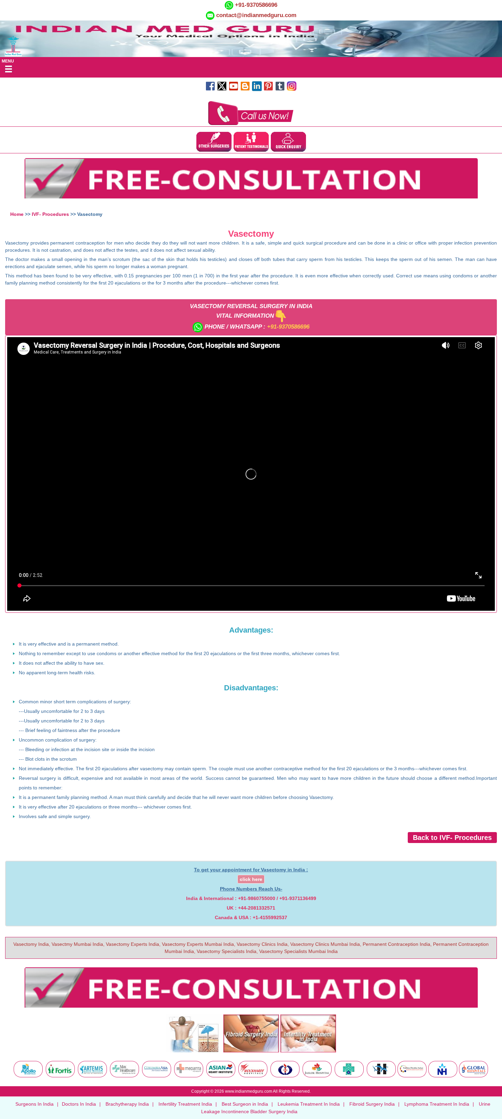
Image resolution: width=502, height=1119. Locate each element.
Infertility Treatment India (185, 1104)
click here (251, 879)
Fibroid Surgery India (372, 1104)
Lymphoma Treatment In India (436, 1104)
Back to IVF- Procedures (452, 837)
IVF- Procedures (50, 214)
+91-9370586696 (255, 5)
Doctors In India (79, 1104)
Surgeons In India (34, 1104)
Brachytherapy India (127, 1104)
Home (17, 214)
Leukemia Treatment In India (309, 1104)
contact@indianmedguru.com (256, 15)
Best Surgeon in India (245, 1104)
